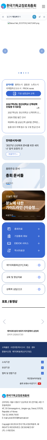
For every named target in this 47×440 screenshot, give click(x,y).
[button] (18, 72)
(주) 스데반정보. (8, 430)
